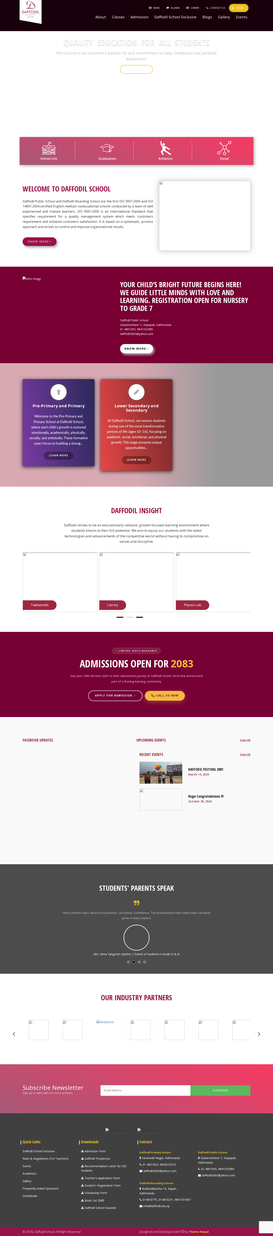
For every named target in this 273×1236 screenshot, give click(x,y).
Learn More (58, 455)
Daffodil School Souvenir (100, 1208)
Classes (118, 17)
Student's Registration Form (102, 1185)
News (156, 8)
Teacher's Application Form (102, 1178)
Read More (136, 73)
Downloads (30, 1196)
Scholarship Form (95, 1193)
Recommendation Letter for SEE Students (104, 1168)
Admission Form (95, 1151)
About (100, 17)
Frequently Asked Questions (41, 1188)
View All (245, 740)
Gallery (224, 17)
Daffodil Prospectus (97, 1158)
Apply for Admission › (115, 695)
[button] (120, 617)
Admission (139, 17)
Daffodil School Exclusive (175, 17)
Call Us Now (167, 695)
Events (241, 17)
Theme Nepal (199, 1232)
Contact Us (217, 8)
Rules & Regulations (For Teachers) (45, 1158)
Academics (30, 1173)
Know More (39, 241)
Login (239, 8)
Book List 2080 (94, 1200)
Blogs (207, 17)
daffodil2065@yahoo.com (136, 334)
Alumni (175, 8)
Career (195, 8)
